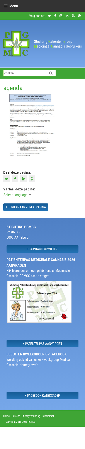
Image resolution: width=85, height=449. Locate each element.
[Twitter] (7, 178)
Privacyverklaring (31, 416)
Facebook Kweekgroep (43, 396)
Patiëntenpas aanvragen (43, 344)
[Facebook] (15, 178)
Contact (16, 416)
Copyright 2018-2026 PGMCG (20, 421)
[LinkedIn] (24, 178)
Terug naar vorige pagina (27, 207)
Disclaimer (48, 416)
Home (6, 416)
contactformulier (43, 249)
